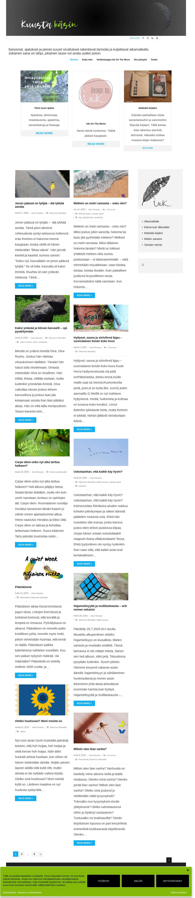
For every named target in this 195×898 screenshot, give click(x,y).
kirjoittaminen (88, 217)
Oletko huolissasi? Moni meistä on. (39, 721)
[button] (188, 870)
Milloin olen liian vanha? (90, 749)
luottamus (82, 486)
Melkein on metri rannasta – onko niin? (100, 203)
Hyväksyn (103, 881)
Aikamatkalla (25, 597)
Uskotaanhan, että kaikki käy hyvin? (98, 471)
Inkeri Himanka (37, 213)
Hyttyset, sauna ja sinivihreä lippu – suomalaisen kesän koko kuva (98, 339)
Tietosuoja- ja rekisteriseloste (29, 892)
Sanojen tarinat (98, 214)
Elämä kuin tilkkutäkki (57, 213)
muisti (35, 342)
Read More (44, 133)
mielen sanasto (26, 342)
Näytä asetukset (172, 881)
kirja (80, 217)
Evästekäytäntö (9, 892)
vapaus (23, 731)
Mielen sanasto (102, 482)
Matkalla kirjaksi (85, 214)
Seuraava (40, 854)
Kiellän (138, 881)
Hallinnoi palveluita (179, 892)
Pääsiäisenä (23, 587)
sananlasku (98, 217)
